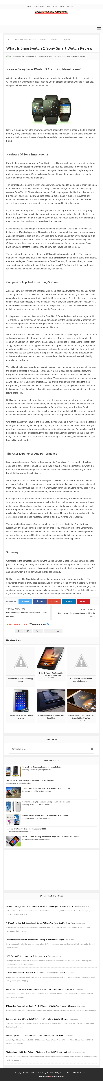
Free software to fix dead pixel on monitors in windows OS (30, 780)
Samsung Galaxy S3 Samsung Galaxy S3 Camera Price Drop (46, 802)
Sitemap (62, 6)
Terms (48, 6)
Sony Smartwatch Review (75, 56)
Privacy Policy (39, 6)
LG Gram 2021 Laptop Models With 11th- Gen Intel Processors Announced (35, 973)
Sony (63, 56)
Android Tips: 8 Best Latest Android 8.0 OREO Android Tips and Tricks (34, 1035)
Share (41, 601)
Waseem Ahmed (38, 624)
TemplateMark (58, 1076)
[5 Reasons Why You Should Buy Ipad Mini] (51, 700)
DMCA (55, 6)
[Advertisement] (51, 870)
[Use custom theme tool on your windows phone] (81, 661)
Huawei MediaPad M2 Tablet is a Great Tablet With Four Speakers (81, 718)
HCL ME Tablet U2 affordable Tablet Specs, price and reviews (51, 675)
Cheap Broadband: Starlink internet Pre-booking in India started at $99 (35, 939)
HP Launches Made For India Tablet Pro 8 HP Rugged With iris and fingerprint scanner (41, 1006)
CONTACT (70, 6)
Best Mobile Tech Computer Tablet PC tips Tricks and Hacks (50, 1073)
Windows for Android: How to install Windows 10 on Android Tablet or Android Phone (41, 1052)
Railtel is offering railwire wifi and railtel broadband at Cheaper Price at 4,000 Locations (42, 906)
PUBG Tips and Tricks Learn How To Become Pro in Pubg (29, 956)
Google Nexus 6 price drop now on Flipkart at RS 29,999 (45, 815)
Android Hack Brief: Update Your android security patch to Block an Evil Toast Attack (41, 989)
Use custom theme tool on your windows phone (81, 680)
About (29, 6)
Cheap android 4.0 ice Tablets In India (21, 716)
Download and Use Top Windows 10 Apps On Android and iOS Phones (50, 837)
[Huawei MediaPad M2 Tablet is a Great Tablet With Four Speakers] (81, 700)
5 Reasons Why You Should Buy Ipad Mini (51, 716)
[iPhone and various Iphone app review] (20, 661)
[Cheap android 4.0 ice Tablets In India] (20, 700)
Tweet (26, 601)
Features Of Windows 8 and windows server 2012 (26, 829)
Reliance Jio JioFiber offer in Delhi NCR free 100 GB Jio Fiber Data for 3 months (37, 1019)
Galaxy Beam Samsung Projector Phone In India (41, 767)
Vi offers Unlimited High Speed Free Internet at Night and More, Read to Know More (40, 923)
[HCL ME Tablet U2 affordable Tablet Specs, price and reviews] (51, 658)
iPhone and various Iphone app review (20, 680)
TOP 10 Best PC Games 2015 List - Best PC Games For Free (46, 788)
